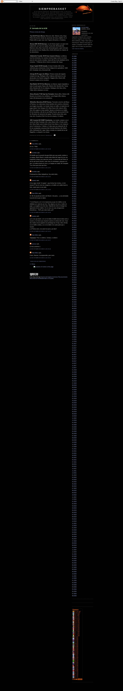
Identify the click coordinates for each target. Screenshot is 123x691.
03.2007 (74, 85)
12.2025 (74, 578)
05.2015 (74, 299)
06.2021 (74, 460)
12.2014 (74, 288)
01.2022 (74, 475)
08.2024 (74, 543)
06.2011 (74, 196)
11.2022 (74, 497)
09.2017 (74, 361)
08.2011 (74, 201)
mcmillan (34, 152)
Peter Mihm (35, 144)
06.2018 (74, 381)
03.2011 (74, 190)
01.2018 (74, 370)
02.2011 (74, 188)
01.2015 (74, 291)
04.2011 (74, 192)
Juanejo (34, 180)
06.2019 (74, 407)
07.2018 (74, 383)
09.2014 (74, 282)
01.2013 (74, 238)
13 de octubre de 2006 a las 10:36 (40, 148)
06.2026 (74, 591)
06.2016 (74, 328)
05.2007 (74, 89)
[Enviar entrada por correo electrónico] (54, 135)
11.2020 (74, 444)
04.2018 (74, 376)
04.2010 (74, 166)
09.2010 (74, 177)
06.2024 (74, 538)
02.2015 (74, 293)
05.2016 (74, 326)
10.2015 (74, 310)
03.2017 (74, 348)
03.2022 (74, 479)
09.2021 (74, 466)
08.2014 (74, 280)
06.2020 (74, 433)
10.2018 (74, 389)
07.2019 (74, 409)
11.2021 (74, 471)
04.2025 (74, 560)
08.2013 (74, 253)
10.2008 (74, 126)
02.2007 (74, 82)
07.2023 (74, 514)
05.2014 (74, 273)
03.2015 (74, 295)
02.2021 (74, 451)
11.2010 (74, 181)
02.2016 (74, 319)
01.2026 (74, 580)
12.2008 (74, 131)
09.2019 (74, 413)
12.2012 (74, 236)
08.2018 (74, 385)
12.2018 (74, 394)
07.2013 (74, 251)
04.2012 (74, 218)
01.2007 (74, 80)
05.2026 (74, 589)
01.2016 (74, 317)
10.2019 (74, 416)
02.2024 (74, 530)
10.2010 (74, 179)
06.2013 (74, 249)
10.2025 (74, 574)
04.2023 (74, 508)
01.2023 (74, 501)
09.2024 (74, 545)
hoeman (34, 244)
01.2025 (74, 554)
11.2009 (74, 155)
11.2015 (74, 313)
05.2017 (74, 352)
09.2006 (74, 71)
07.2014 (74, 278)
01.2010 (74, 159)
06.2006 (74, 65)
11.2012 (74, 234)
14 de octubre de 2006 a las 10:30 (40, 257)
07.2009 (74, 146)
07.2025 (74, 567)
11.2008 (74, 128)
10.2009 (74, 153)
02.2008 (74, 109)
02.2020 (74, 424)
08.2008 (74, 122)
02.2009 (74, 135)
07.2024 (74, 541)
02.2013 (74, 240)
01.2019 (74, 396)
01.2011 (74, 185)
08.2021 (74, 464)
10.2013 (74, 258)
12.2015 (74, 315)
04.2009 (74, 139)
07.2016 (74, 330)
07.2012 (74, 225)
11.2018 (74, 392)
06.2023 (74, 512)
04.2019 (74, 402)
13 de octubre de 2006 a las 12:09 (40, 212)
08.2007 (74, 95)
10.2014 (74, 284)
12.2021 (74, 473)
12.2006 (74, 78)
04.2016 (74, 324)
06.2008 (74, 117)
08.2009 (74, 148)
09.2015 (74, 308)
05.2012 (74, 220)
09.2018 (74, 387)
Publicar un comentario (38, 261)
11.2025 (74, 576)
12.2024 (74, 552)
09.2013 (74, 256)
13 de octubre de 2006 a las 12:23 (40, 231)
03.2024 (74, 532)
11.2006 (74, 76)
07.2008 (74, 120)
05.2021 (74, 457)
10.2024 (74, 547)
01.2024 (74, 527)
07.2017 (74, 357)
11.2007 (74, 102)
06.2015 (74, 302)
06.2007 (74, 91)
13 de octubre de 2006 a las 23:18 (40, 248)
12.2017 (74, 367)
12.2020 (74, 446)
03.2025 (74, 558)
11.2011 (74, 207)
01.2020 (74, 422)
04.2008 (74, 113)
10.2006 (74, 74)
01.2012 (74, 212)
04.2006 (74, 60)
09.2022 (74, 492)
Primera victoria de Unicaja (37, 32)
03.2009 (74, 137)
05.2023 (74, 510)
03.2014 (74, 269)
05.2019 (74, 405)
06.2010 (74, 170)
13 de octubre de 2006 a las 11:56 (40, 189)
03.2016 (74, 321)
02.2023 (74, 503)
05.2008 (74, 115)
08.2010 (74, 174)
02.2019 (74, 398)
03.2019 (74, 400)
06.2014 (74, 275)
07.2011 (74, 199)
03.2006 (74, 58)
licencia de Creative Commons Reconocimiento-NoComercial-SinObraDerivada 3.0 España (49, 277)
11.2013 (74, 260)
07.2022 (74, 488)
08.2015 (74, 306)
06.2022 (74, 486)
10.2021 (74, 468)
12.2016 (74, 341)
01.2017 (74, 343)
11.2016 (74, 339)
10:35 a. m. (49, 135)
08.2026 (74, 595)
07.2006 (74, 67)
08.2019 (74, 411)
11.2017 (74, 365)
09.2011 (74, 203)
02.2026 (74, 582)
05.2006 (74, 63)
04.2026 (74, 587)
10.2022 (74, 495)
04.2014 (74, 271)
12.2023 (74, 525)
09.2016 (74, 335)
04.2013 (74, 245)
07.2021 (74, 462)
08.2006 (74, 69)
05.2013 (74, 247)
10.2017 (74, 363)
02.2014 (74, 267)
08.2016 (74, 332)
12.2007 (74, 104)
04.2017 (74, 350)
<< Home (32, 264)
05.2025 (74, 563)
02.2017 (74, 346)
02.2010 (74, 161)
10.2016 (74, 337)
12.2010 (74, 183)
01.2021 (74, 449)
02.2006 (74, 56)
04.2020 (74, 429)
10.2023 (74, 521)
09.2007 (74, 98)
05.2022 (74, 484)
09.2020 (74, 440)
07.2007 (74, 93)
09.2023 (74, 519)
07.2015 (74, 304)
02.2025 (74, 556)
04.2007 (74, 87)
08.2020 (74, 438)
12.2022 (74, 499)
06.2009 (74, 144)
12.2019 (74, 420)
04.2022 (74, 481)
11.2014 (74, 286)
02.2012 (74, 214)
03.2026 (74, 585)
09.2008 (74, 124)
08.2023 (74, 517)
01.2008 (74, 106)
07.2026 (74, 593)
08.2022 (74, 490)
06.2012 (74, 223)
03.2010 (74, 164)
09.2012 (74, 229)
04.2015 (74, 297)
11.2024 (74, 549)
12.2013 (74, 262)
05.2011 (74, 194)
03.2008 (74, 111)
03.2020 (74, 427)
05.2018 (74, 378)
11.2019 (74, 418)
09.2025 (74, 571)
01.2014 (74, 264)
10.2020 (74, 442)
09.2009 (74, 150)
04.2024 (74, 534)
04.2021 (74, 455)
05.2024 (74, 536)
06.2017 (74, 354)
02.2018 (74, 372)
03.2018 (74, 374)
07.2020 (74, 435)
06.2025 (74, 565)
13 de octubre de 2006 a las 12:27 (40, 240)
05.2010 (74, 168)
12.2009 (74, 157)
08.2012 (74, 227)
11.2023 (74, 523)
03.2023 (74, 506)
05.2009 (74, 142)
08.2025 (74, 569)
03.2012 (74, 216)
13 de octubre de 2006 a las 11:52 (40, 167)
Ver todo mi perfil (78, 48)
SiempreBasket (53, 8)
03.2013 (74, 242)
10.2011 (74, 205)
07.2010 (74, 172)
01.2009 (74, 133)
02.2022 (74, 477)
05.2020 (74, 431)
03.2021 (74, 453)
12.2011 (74, 210)
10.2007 (74, 100)
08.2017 (74, 359)
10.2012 (74, 231)
